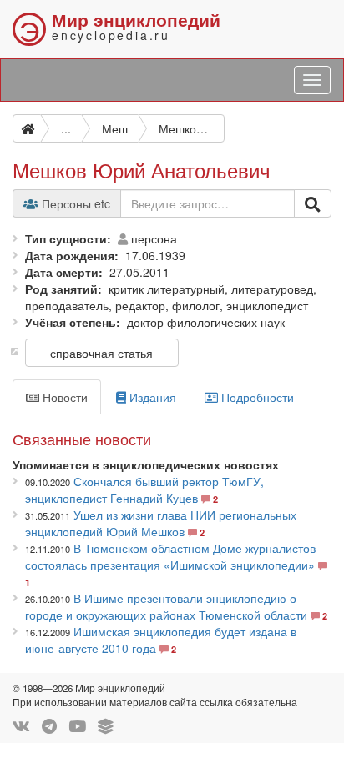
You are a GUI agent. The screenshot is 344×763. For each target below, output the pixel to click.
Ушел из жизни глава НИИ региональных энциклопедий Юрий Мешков (160, 523)
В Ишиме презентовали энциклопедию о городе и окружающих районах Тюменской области (166, 606)
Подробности (256, 397)
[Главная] (27, 128)
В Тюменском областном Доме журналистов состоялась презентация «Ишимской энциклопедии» (170, 556)
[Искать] (312, 203)
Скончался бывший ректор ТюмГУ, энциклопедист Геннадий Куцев (144, 489)
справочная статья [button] (101, 352)
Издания (151, 397)
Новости (63, 397)
